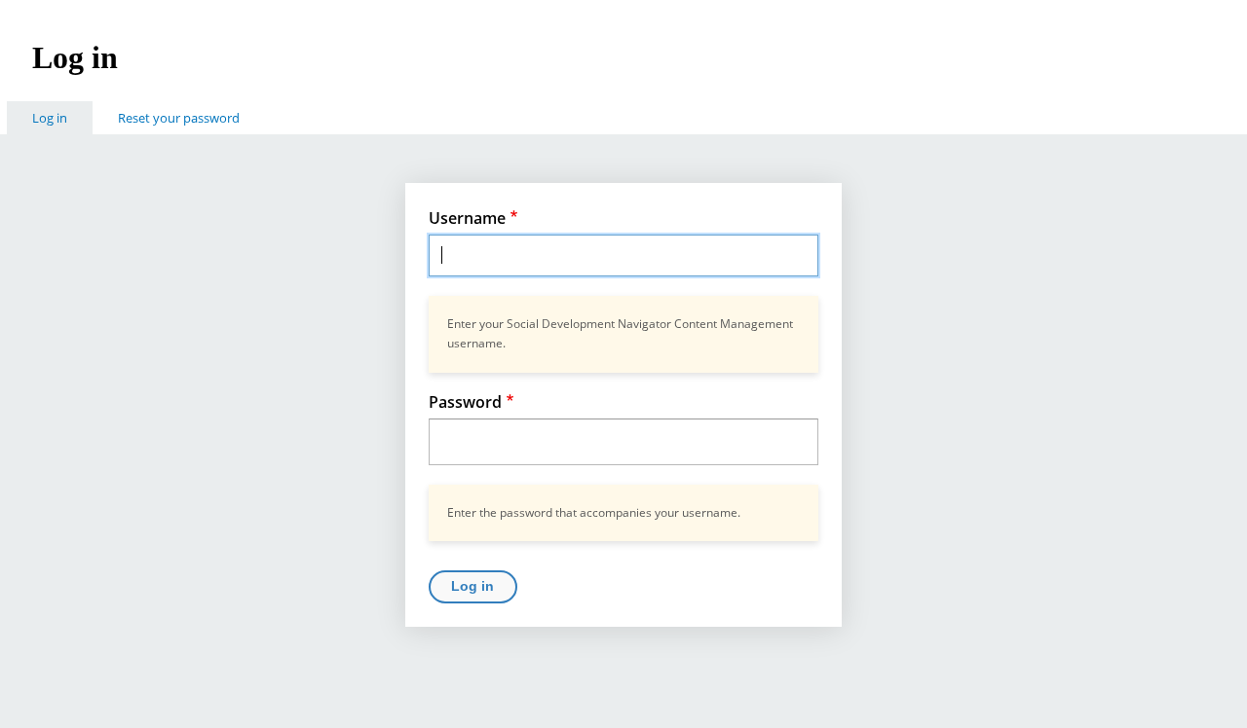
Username (467, 218)
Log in (62, 118)
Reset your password (179, 118)
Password (465, 402)
